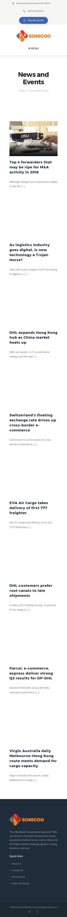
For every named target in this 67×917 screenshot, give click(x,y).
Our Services (18, 877)
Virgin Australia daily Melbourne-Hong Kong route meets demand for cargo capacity (33, 758)
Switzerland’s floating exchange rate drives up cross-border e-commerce (32, 422)
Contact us (17, 870)
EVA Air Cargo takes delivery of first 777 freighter (28, 508)
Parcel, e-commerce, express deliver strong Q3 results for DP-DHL (31, 673)
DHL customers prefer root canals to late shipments (30, 590)
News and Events (20, 883)
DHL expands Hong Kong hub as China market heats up (33, 337)
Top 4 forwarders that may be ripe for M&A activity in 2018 (30, 167)
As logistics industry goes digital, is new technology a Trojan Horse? (29, 252)
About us (16, 863)
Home (22, 90)
